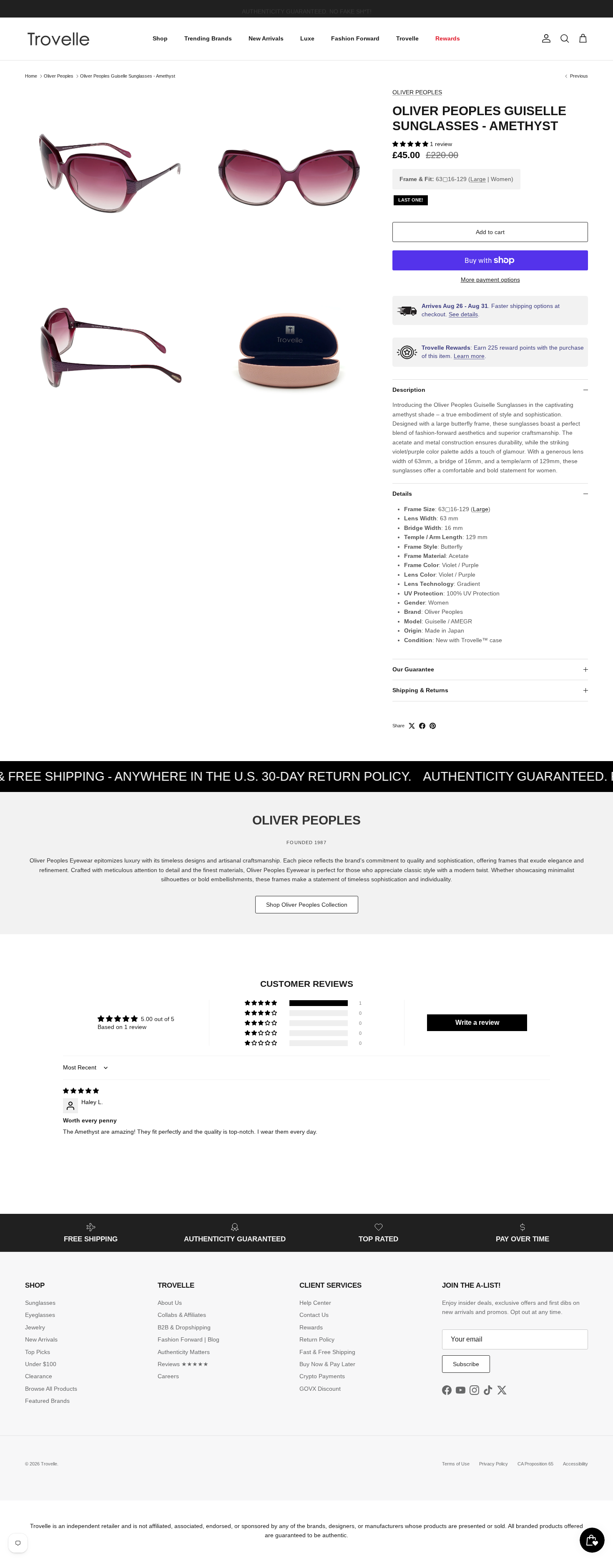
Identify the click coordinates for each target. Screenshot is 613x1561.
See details (463, 314)
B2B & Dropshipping (184, 1327)
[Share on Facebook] (422, 726)
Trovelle (407, 38)
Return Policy (316, 1339)
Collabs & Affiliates (182, 1314)
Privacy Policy (493, 1463)
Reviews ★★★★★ (183, 1364)
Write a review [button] (477, 1022)
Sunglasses (40, 1302)
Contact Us (314, 1314)
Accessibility (575, 1463)
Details (402, 493)
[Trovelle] (58, 39)
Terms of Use (456, 1463)
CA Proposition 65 (535, 1463)
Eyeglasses (40, 1314)
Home (31, 75)
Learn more (469, 356)
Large (478, 179)
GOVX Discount (320, 1388)
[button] (411, 144)
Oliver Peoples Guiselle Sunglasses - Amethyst (127, 75)
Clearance (38, 1376)
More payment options (490, 279)
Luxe (307, 38)
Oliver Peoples (58, 75)
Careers (168, 1376)
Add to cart (490, 232)
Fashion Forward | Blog (188, 1339)
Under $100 (40, 1364)
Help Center (315, 1302)
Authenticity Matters (184, 1352)
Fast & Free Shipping (327, 1352)
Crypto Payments (322, 1376)
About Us (170, 1302)
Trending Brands (208, 38)
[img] (81, 1090)
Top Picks (37, 1352)
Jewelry (35, 1327)
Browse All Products (51, 1388)
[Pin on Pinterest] (433, 726)
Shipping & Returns (420, 690)
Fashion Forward (355, 38)
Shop (160, 38)
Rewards (447, 38)
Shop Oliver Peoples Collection (306, 904)
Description (408, 389)
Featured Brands (47, 1400)
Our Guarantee (413, 669)
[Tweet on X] (412, 726)
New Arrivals (266, 38)
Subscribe (466, 1364)
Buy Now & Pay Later (327, 1364)
